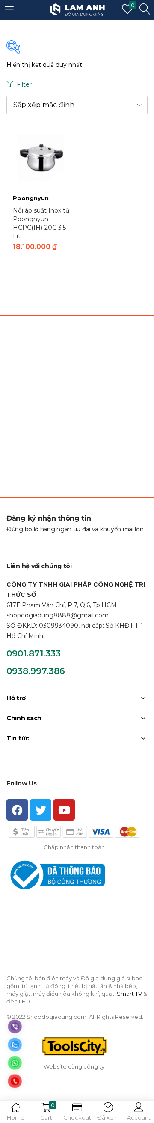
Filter (24, 84)
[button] (77, 105)
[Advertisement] (77, 407)
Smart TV (129, 993)
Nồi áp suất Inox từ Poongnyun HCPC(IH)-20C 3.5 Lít (41, 223)
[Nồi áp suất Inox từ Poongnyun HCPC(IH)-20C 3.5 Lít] (42, 156)
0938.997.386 (35, 671)
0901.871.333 (33, 653)
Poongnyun (31, 198)
